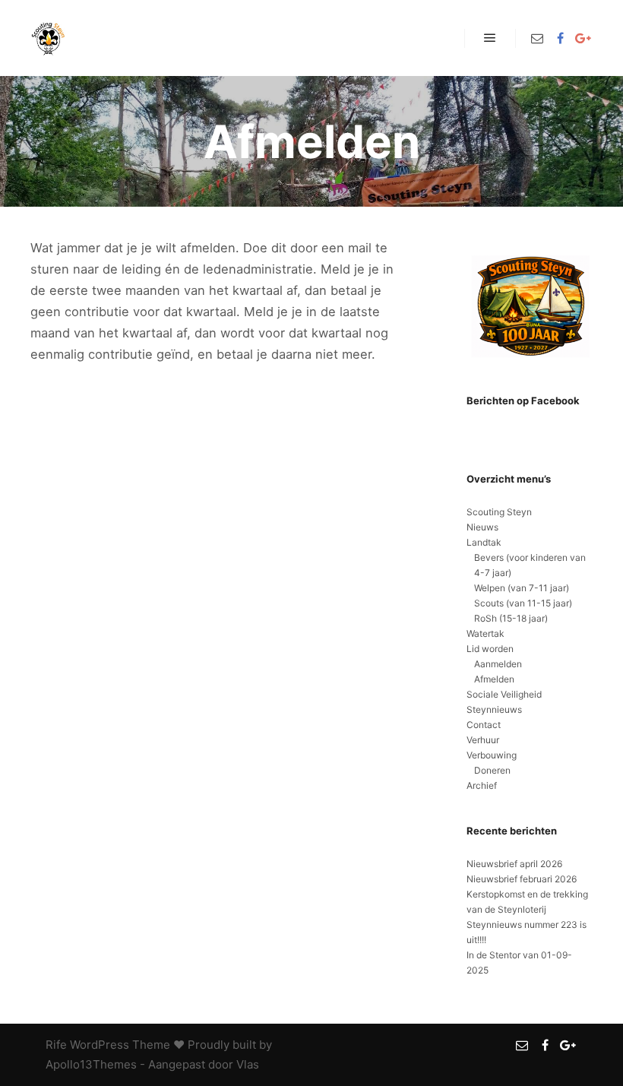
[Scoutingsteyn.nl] (49, 38)
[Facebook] (560, 38)
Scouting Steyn (499, 512)
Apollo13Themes (91, 1064)
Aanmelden (498, 664)
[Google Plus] (583, 38)
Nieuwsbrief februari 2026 (521, 879)
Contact (483, 724)
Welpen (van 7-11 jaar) (521, 588)
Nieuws (482, 527)
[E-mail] (537, 38)
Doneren (492, 770)
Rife (56, 1044)
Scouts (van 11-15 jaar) (523, 603)
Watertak (485, 633)
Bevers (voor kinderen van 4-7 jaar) (530, 565)
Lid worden (490, 648)
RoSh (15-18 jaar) (511, 618)
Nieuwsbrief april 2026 (514, 863)
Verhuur (482, 740)
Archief (481, 785)
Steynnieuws (494, 709)
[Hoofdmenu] (490, 38)
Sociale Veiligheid (504, 694)
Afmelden (494, 679)
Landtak (483, 542)
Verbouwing (491, 755)
